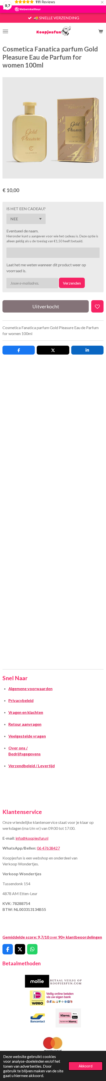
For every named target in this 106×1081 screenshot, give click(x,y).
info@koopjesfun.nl (32, 838)
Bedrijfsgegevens (24, 753)
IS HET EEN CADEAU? (26, 208)
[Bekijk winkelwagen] (100, 31)
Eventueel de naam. (22, 230)
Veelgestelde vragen (27, 736)
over (52, 937)
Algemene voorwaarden (30, 688)
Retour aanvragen (24, 724)
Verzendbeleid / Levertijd (31, 765)
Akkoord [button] (85, 1066)
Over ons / (18, 747)
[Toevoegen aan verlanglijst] (97, 306)
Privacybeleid (21, 700)
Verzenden (72, 283)
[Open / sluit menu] (5, 31)
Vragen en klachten (25, 712)
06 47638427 (48, 848)
